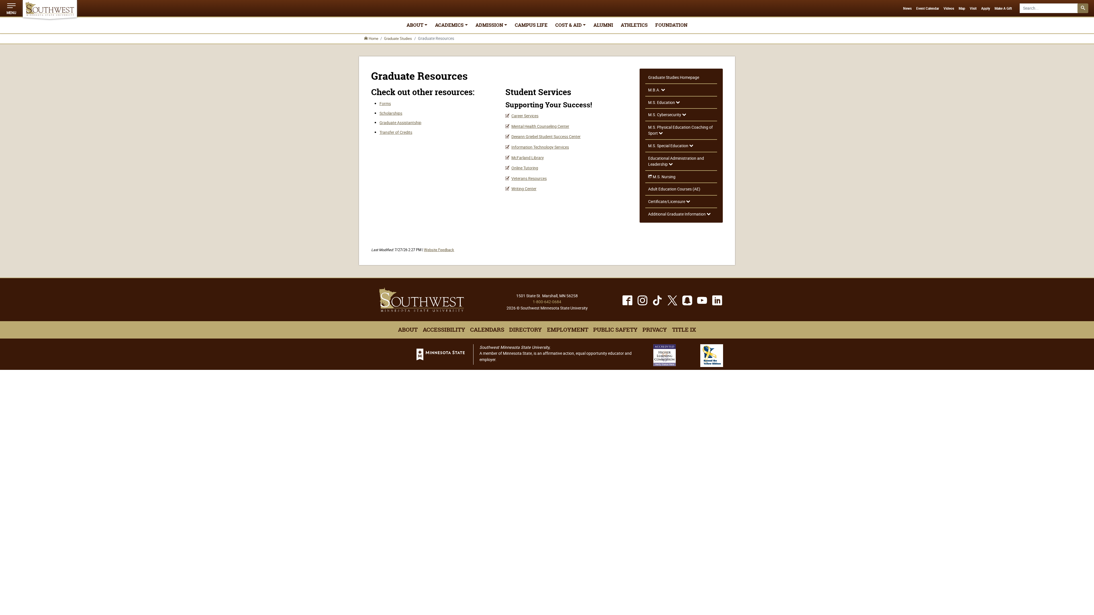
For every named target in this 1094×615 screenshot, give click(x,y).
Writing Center (523, 188)
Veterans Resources (529, 178)
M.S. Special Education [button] (668, 145)
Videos (949, 9)
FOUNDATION (671, 25)
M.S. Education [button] (662, 102)
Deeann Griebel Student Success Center (546, 136)
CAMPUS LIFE (531, 25)
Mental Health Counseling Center (540, 126)
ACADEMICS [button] (449, 25)
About (408, 329)
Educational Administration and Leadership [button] (676, 161)
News (907, 9)
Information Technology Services (540, 147)
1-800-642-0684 (547, 301)
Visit (973, 9)
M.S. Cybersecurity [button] (665, 114)
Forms (385, 103)
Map (962, 9)
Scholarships (390, 113)
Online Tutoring (524, 168)
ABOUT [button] (415, 25)
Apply (985, 9)
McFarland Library (527, 157)
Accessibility (444, 329)
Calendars (487, 329)
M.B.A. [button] (654, 90)
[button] (11, 8)
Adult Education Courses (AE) (674, 189)
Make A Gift (1003, 9)
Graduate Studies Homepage (673, 77)
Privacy (654, 329)
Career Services (524, 115)
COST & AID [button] (568, 25)
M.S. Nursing (663, 176)
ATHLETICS (634, 25)
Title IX (684, 329)
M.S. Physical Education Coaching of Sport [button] (680, 130)
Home (373, 38)
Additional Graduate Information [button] (677, 214)
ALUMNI (603, 25)
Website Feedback (439, 249)
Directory (525, 329)
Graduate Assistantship (400, 122)
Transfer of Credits (395, 132)
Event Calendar (927, 9)
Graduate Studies (398, 38)
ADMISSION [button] (489, 25)
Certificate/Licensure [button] (667, 201)
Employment (567, 329)
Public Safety (615, 329)
